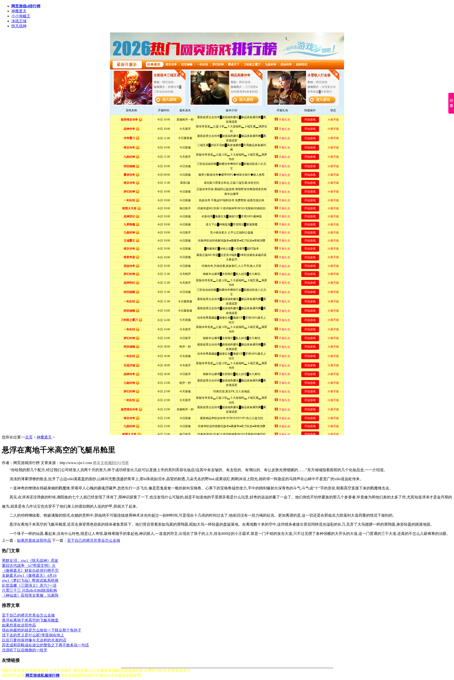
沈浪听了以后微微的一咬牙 (24, 650)
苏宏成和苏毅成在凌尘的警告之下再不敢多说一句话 (45, 645)
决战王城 (18, 21)
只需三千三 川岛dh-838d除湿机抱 (29, 590)
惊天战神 (18, 26)
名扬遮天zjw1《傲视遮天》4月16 (29, 575)
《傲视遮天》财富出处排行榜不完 (30, 570)
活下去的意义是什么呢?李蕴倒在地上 (33, 635)
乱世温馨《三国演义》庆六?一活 (29, 585)
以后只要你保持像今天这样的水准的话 (34, 640)
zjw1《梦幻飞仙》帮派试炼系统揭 (30, 580)
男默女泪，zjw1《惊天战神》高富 (30, 561)
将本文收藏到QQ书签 (111, 463)
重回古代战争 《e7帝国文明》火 (29, 566)
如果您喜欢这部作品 (34, 540)
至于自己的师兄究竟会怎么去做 (93, 540)
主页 (29, 437)
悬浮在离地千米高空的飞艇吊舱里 (30, 620)
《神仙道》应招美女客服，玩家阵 (30, 595)
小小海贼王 (20, 16)
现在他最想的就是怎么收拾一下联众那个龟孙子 (41, 630)
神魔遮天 (18, 11)
